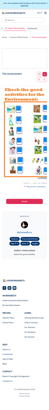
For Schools (29, 337)
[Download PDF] (44, 74)
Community (8, 354)
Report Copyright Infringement (16, 376)
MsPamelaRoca (24, 232)
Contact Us (7, 381)
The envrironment (30, 239)
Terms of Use (24, 393)
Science (14, 239)
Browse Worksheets (11, 305)
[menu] (45, 12)
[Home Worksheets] (2, 28)
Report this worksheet (35, 187)
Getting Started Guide (34, 317)
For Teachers (29, 327)
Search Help (8, 359)
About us (6, 349)
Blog (4, 363)
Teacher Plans (8, 317)
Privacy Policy (24, 396)
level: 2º (25, 243)
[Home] (13, 13)
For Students (30, 332)
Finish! (24, 201)
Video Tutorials (31, 322)
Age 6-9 (14, 243)
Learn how (24, 6)
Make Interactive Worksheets (15, 300)
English (35, 243)
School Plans (8, 322)
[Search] (5, 20)
